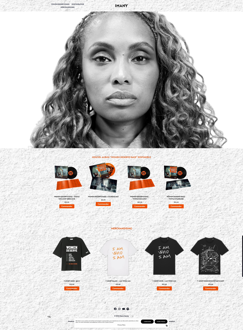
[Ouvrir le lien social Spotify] (128, 309)
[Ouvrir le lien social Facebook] (115, 309)
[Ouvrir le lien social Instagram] (119, 309)
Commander (66, 206)
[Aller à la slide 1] (72, 289)
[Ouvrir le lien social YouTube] (124, 309)
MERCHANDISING (67, 7)
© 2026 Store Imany (121, 316)
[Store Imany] (121, 5)
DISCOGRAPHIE (78, 4)
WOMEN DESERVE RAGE (60, 4)
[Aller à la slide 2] (73, 289)
